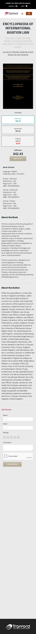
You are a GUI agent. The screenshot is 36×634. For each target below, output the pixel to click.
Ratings (6, 432)
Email (5, 424)
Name (5, 415)
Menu (29, 13)
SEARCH (12, 6)
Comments (7, 442)
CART (23, 6)
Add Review (6, 409)
